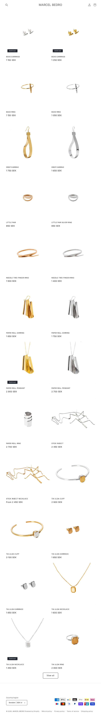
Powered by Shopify (32, 711)
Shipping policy (87, 711)
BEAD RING (10, 112)
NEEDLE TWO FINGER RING (17, 278)
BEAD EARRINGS (13, 57)
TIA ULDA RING (57, 664)
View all (50, 675)
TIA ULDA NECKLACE (60, 609)
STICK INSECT (57, 443)
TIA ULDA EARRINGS (59, 554)
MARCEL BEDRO (18, 711)
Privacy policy (59, 711)
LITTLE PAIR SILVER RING (61, 222)
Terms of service (73, 711)
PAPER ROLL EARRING (15, 333)
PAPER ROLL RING (13, 443)
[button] (6, 5)
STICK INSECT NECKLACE (17, 499)
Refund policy (47, 711)
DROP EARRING (12, 167)
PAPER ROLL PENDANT (15, 388)
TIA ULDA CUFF (58, 499)
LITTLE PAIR (11, 222)
